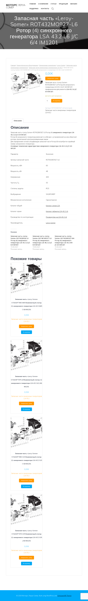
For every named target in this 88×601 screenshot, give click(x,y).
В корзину (56, 100)
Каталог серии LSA (53, 206)
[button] (39, 76)
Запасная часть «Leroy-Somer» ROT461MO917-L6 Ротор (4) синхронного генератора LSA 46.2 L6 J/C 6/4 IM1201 (42, 240)
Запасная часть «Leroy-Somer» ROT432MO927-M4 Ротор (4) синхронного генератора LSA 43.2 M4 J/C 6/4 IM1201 (64, 240)
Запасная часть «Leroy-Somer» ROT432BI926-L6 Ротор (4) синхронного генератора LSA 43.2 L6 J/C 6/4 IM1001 (20, 240)
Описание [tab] (18, 121)
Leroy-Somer (61, 65)
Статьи (53, 4)
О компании (43, 4)
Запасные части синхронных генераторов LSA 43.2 (45, 68)
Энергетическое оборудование (27, 65)
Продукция (63, 4)
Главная (32, 4)
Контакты (45, 9)
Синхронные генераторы (47, 65)
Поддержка (33, 9)
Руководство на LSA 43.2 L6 (56, 217)
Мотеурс (16, 6)
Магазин (73, 4)
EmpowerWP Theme (64, 596)
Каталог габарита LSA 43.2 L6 (57, 211)
